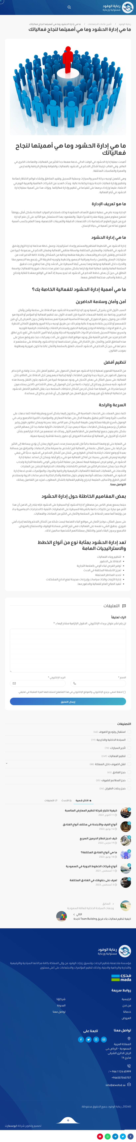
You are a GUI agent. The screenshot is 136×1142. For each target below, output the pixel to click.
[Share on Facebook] (131, 1137)
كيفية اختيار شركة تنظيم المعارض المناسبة (91, 810)
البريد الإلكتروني (57, 677)
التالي (102, 916)
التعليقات (49, 800)
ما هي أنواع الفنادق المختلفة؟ (99, 852)
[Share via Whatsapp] (108, 1137)
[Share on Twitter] (123, 1137)
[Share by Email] (100, 1137)
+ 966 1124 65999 (120, 1071)
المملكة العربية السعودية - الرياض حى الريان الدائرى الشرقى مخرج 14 (118, 1050)
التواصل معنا (118, 484)
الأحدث (65, 800)
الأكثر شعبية (82, 800)
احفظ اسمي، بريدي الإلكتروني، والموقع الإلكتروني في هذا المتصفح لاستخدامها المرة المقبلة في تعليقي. (70, 691)
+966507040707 (121, 1077)
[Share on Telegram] (115, 1137)
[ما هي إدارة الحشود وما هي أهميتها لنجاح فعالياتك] (68, 89)
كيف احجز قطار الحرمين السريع (98, 838)
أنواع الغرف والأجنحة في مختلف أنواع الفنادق (90, 824)
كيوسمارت (11, 1125)
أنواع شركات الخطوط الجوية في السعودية (91, 866)
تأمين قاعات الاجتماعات (100, 24)
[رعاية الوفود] (118, 7)
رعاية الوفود (125, 24)
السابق (90, 906)
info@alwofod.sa (115, 1085)
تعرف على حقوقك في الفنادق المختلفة (93, 880)
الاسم (122, 677)
